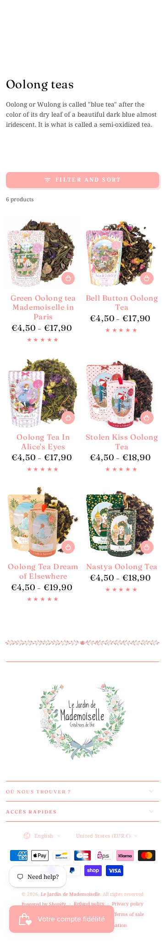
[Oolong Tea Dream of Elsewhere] (43, 522)
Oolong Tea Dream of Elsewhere (43, 571)
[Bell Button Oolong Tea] (121, 253)
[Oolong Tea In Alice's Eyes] (43, 392)
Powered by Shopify (44, 904)
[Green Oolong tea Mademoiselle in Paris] (43, 253)
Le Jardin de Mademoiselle (70, 894)
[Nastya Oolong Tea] (121, 522)
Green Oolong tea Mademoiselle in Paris (43, 307)
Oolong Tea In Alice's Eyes (43, 441)
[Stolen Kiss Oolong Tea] (121, 392)
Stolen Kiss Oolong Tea (122, 441)
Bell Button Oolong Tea (122, 302)
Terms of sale (129, 914)
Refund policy (89, 903)
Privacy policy (127, 903)
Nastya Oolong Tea (122, 566)
